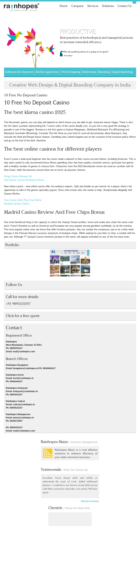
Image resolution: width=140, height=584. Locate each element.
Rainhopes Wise (79, 442)
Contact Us (125, 5)
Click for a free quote (23, 316)
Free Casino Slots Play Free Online (22, 200)
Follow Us (14, 285)
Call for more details (22, 297)
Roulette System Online (16, 203)
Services (92, 5)
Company (77, 5)
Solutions (108, 5)
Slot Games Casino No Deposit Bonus (24, 180)
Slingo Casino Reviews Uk (18, 176)
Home (64, 5)
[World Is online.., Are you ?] (22, 8)
